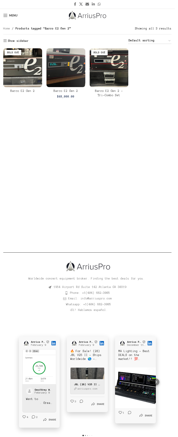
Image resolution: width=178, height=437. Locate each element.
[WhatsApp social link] (99, 4)
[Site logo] (87, 15)
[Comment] (80, 403)
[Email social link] (87, 4)
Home (6, 28)
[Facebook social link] (75, 4)
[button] (18, 381)
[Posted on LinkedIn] (53, 343)
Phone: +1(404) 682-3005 (90, 292)
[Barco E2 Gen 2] (22, 67)
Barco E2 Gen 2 (22, 91)
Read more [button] (34, 405)
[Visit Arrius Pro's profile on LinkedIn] (26, 343)
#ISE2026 (33, 401)
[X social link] (81, 4)
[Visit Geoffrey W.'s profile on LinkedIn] (30, 390)
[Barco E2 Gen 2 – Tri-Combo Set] (109, 67)
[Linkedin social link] (93, 4)
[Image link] (87, 266)
